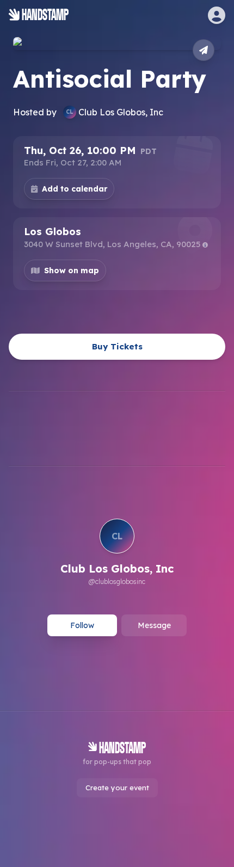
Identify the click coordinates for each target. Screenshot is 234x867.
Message (154, 625)
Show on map (71, 270)
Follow (82, 625)
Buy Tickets (117, 346)
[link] (117, 553)
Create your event (117, 787)
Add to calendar (74, 189)
